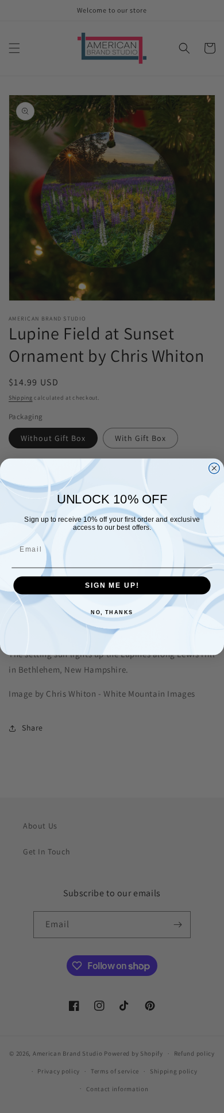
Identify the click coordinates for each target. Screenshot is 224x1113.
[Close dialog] (213, 468)
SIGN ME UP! (112, 585)
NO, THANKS (112, 612)
